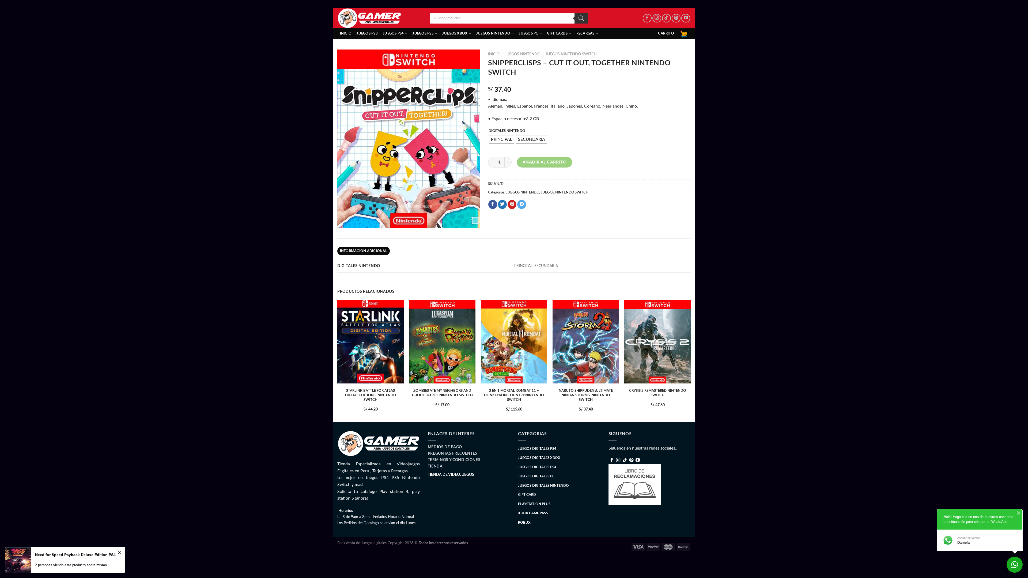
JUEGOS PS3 (367, 33)
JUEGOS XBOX (454, 33)
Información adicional (363, 251)
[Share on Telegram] (521, 204)
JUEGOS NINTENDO (493, 33)
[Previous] (338, 360)
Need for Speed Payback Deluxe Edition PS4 (75, 555)
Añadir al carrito (545, 162)
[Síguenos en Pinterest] (676, 18)
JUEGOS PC (528, 33)
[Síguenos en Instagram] (656, 18)
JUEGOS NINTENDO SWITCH (571, 54)
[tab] (363, 251)
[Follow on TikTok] (666, 18)
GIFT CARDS (557, 33)
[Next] (690, 360)
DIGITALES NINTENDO (507, 131)
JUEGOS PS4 (393, 33)
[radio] (501, 139)
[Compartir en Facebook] (492, 204)
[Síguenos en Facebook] (647, 18)
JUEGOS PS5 (423, 33)
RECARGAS (585, 33)
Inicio (346, 33)
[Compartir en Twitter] (502, 204)
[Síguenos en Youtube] (685, 18)
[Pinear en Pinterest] (512, 204)
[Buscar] (581, 18)
